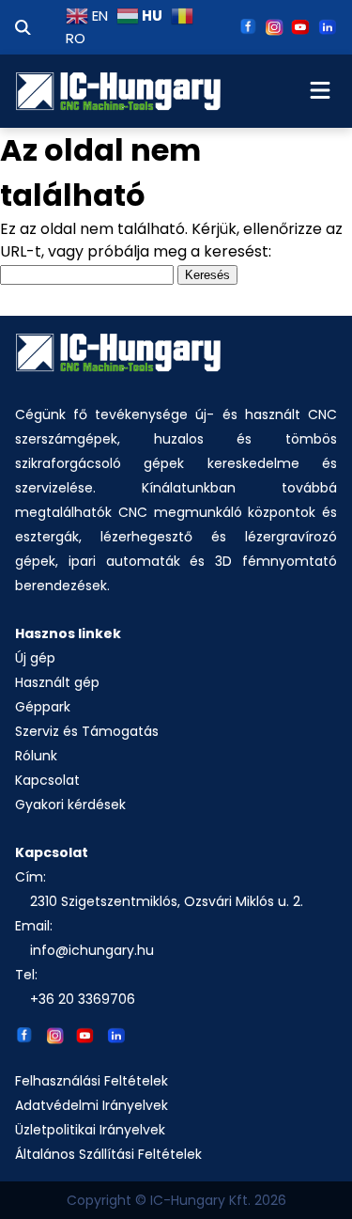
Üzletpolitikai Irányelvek (90, 1129)
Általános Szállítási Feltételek (108, 1154)
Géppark (42, 706)
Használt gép (57, 682)
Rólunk (36, 755)
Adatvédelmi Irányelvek (91, 1105)
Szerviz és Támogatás (87, 731)
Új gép (35, 658)
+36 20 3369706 (82, 999)
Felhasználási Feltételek (91, 1080)
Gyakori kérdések (70, 804)
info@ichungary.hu (92, 950)
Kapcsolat (47, 780)
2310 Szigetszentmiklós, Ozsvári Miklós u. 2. (166, 901)
